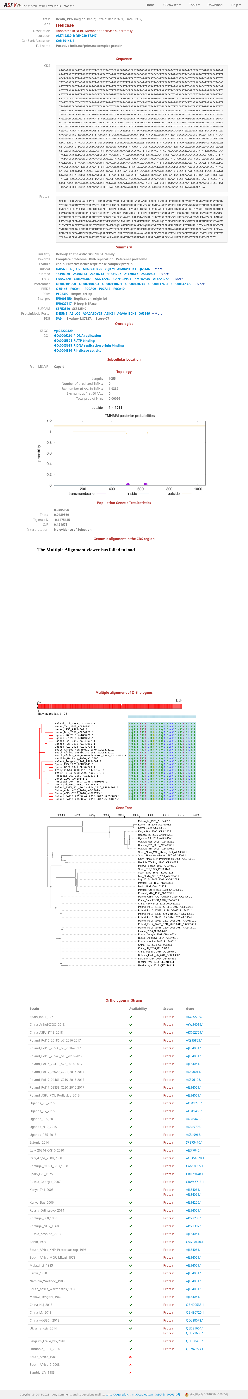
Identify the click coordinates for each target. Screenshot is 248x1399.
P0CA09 (92, 289)
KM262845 (143, 279)
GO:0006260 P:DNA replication (77, 335)
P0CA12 (106, 289)
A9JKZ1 (110, 269)
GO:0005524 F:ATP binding (74, 340)
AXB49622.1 (194, 1119)
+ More (157, 269)
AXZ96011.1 (194, 1072)
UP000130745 (136, 284)
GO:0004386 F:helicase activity (77, 350)
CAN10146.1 (65, 41)
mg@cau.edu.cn (142, 1394)
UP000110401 (113, 284)
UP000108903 (90, 284)
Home (150, 5)
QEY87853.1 (194, 1349)
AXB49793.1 (194, 1127)
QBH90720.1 (195, 1312)
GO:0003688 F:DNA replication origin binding (89, 345)
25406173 (81, 274)
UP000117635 (159, 284)
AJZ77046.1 (194, 1150)
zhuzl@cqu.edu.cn (118, 1394)
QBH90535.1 (195, 1305)
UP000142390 (182, 284)
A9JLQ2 (76, 269)
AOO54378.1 (195, 1158)
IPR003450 (64, 298)
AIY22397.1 (163, 279)
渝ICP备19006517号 (167, 1394)
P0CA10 (120, 289)
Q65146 (145, 269)
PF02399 (62, 294)
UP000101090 (67, 284)
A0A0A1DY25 (93, 269)
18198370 (64, 274)
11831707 (115, 274)
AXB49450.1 (194, 1111)
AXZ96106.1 (194, 1080)
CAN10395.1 (123, 279)
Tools (192, 5)
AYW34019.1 (195, 1024)
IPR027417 (64, 303)
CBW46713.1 (195, 1182)
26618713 (98, 274)
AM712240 (104, 279)
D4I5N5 (63, 269)
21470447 (132, 274)
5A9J (59, 318)
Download (215, 5)
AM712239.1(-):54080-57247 (76, 35)
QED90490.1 (195, 1341)
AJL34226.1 (194, 1202)
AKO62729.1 (195, 1017)
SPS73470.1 (194, 1142)
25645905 (149, 274)
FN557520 (65, 279)
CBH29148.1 (84, 279)
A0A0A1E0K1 (128, 269)
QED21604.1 (195, 1328)
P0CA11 (77, 289)
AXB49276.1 (194, 1103)
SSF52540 (63, 309)
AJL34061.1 (194, 1048)
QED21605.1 (195, 1333)
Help (234, 5)
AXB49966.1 (194, 1135)
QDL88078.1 (195, 1320)
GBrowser (170, 5)
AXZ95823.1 (194, 1040)
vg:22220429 (63, 331)
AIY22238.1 (194, 1218)
